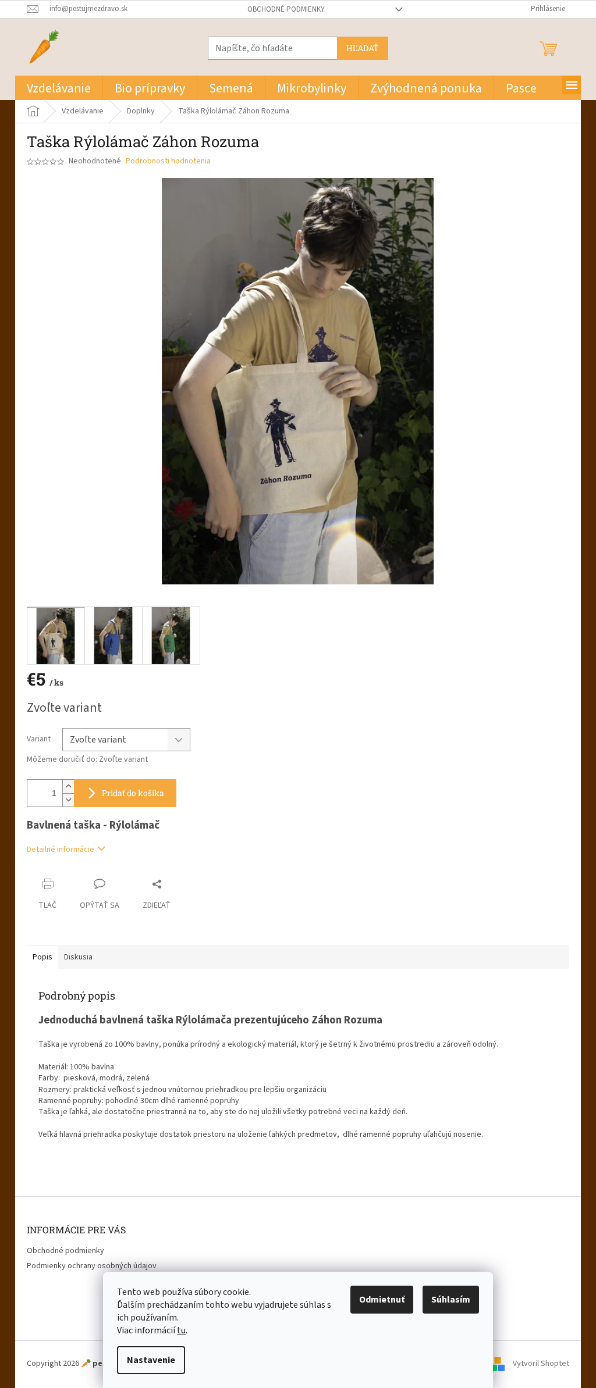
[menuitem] (58, 88)
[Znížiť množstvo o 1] (68, 800)
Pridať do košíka (133, 792)
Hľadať (362, 47)
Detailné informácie (60, 849)
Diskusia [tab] (78, 957)
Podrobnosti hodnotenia (168, 161)
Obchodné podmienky (286, 9)
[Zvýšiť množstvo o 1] (68, 786)
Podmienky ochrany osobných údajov (92, 1266)
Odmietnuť (382, 1299)
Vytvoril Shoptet (541, 1363)
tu (181, 1330)
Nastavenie (151, 1360)
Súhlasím (450, 1299)
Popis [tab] (42, 957)
